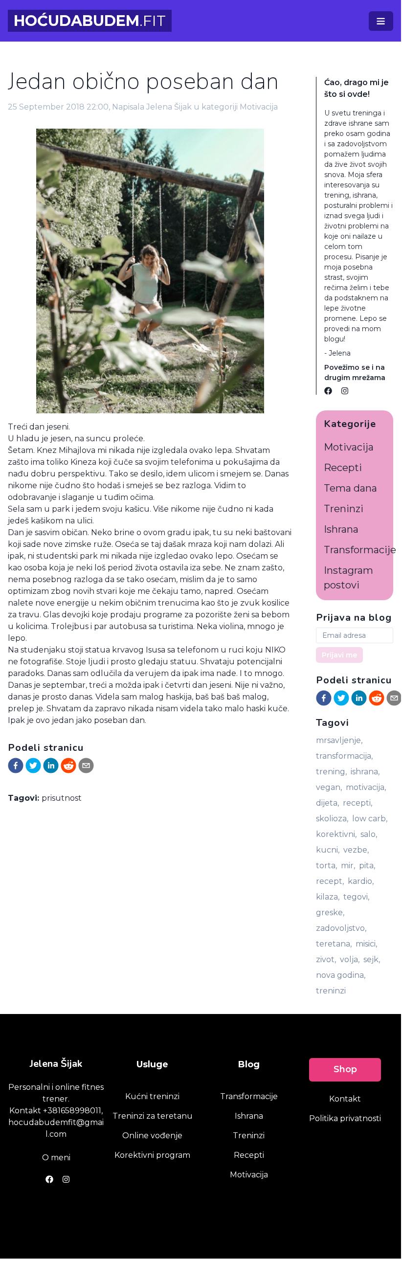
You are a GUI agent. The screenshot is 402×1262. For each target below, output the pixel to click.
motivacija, (366, 787)
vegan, (329, 787)
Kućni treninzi (152, 1096)
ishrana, (365, 771)
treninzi (331, 990)
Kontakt (345, 1099)
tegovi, (356, 896)
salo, (368, 834)
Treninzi (343, 509)
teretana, (334, 943)
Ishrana (341, 529)
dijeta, (327, 803)
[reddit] (68, 765)
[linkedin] (51, 765)
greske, (330, 912)
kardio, (361, 881)
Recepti (343, 467)
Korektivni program (152, 1155)
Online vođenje (152, 1135)
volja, (349, 959)
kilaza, (327, 896)
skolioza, (332, 818)
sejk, (371, 959)
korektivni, (336, 834)
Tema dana (350, 488)
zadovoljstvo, (341, 928)
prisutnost (62, 798)
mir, (348, 865)
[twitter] (33, 765)
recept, (330, 881)
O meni (56, 1157)
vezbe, (356, 850)
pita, (367, 865)
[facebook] (15, 765)
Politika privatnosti (345, 1118)
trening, (331, 771)
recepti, (357, 803)
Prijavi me (339, 655)
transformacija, (344, 756)
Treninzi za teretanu (152, 1116)
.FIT (90, 21)
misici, (366, 943)
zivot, (326, 959)
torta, (326, 865)
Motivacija (259, 107)
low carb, (369, 818)
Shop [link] (345, 1069)
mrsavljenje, (339, 740)
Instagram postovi (348, 577)
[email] (86, 765)
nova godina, (340, 975)
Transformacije (360, 550)
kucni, (327, 850)
